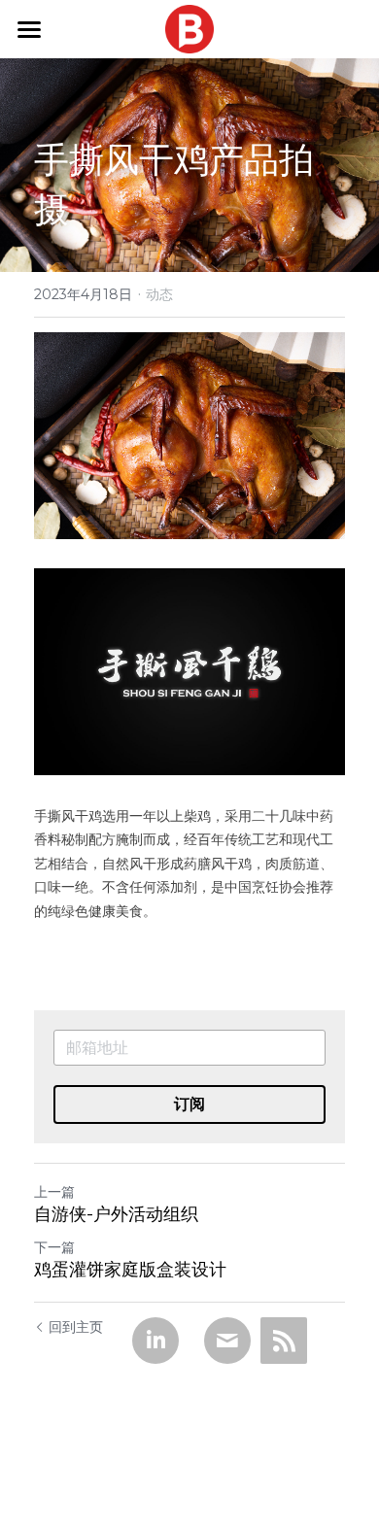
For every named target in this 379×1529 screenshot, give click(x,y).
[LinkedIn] (155, 1340)
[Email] (227, 1340)
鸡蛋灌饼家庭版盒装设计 (130, 1269)
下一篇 (54, 1247)
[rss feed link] (283, 1340)
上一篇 (54, 1192)
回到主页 (76, 1327)
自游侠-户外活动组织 (116, 1214)
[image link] (189, 27)
